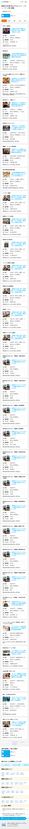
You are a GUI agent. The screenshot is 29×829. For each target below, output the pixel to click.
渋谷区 (21, 772)
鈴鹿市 (12, 792)
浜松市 (8, 791)
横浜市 (2, 772)
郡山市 (2, 802)
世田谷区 (12, 774)
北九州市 (17, 802)
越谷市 (2, 775)
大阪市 (2, 782)
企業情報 (8, 823)
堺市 (21, 782)
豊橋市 (17, 792)
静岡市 (12, 791)
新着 (9, 20)
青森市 (7, 802)
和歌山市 (17, 782)
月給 (25, 20)
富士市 (17, 791)
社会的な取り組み (19, 823)
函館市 (11, 802)
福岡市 (11, 800)
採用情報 (24, 823)
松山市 (16, 800)
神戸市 (11, 782)
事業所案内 (13, 823)
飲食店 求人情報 (16, 764)
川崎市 (7, 774)
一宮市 (2, 793)
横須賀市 (22, 774)
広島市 (20, 800)
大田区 (17, 774)
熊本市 (21, 802)
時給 (14, 20)
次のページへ (24, 742)
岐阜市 (2, 792)
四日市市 (8, 792)
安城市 (21, 792)
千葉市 (2, 774)
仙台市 (7, 800)
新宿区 (7, 772)
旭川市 (25, 800)
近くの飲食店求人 (6, 764)
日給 (20, 20)
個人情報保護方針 (15, 824)
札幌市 (2, 800)
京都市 (7, 782)
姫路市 (25, 782)
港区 (18, 772)
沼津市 (21, 791)
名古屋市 (3, 791)
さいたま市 (12, 772)
